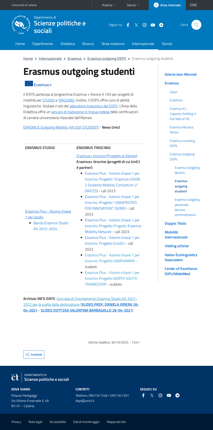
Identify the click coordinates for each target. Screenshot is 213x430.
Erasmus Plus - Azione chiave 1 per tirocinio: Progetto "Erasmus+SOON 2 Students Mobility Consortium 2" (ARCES (112, 182)
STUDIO (48, 100)
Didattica (68, 43)
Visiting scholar (177, 246)
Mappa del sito (116, 421)
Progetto (120, 226)
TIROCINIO (66, 100)
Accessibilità (58, 421)
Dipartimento (42, 43)
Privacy (16, 421)
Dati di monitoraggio (86, 421)
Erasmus (75, 58)
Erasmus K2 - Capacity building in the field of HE (183, 113)
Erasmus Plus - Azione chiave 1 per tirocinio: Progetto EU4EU (112, 240)
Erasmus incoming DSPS (182, 143)
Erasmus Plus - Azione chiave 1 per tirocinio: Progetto (112, 223)
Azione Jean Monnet (181, 74)
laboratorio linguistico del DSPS (93, 106)
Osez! (173, 91)
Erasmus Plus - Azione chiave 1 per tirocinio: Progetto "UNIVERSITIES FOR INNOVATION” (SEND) (112, 202)
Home (20, 43)
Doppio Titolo (175, 223)
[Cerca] (196, 25)
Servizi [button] (131, 5)
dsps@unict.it (85, 400)
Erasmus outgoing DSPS (106, 58)
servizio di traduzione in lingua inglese (80, 112)
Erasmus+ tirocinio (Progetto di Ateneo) (107, 156)
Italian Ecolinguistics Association (181, 257)
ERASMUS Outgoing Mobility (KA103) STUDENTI (61, 127)
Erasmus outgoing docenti (187, 170)
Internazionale (143, 43)
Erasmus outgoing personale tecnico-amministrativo (187, 207)
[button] (33, 354)
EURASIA (176, 100)
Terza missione (112, 43)
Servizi (167, 43)
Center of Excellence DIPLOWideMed (181, 271)
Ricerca (88, 43)
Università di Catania (24, 5)
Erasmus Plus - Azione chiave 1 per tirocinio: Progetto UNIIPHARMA (112, 258)
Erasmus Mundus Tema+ (181, 130)
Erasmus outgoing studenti (181, 186)
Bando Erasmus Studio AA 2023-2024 (50, 226)
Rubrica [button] (107, 5)
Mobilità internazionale (176, 234)
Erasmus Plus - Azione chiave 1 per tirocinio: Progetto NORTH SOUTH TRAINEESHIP (112, 278)
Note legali (35, 421)
